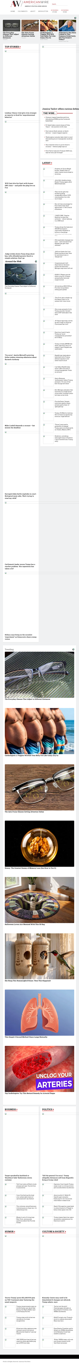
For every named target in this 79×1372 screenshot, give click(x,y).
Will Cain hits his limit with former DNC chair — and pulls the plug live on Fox (20, 185)
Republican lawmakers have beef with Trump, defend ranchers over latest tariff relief (63, 357)
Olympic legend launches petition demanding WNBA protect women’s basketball (58, 119)
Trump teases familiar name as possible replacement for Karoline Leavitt (64, 1219)
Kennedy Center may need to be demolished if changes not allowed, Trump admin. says (56, 1300)
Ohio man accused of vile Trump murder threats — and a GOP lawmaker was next (63, 311)
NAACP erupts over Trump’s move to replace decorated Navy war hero (63, 1319)
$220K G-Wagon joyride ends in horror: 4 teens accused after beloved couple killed (62, 277)
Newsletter (43, 11)
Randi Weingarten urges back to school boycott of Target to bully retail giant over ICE (64, 1208)
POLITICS (47, 1109)
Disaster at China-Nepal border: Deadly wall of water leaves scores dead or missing (64, 171)
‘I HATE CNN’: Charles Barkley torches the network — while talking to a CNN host (63, 218)
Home (13, 11)
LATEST (46, 163)
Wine (64, 11)
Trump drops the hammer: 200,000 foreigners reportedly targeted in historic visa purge (64, 229)
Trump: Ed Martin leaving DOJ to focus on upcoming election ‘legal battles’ (63, 414)
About (32, 11)
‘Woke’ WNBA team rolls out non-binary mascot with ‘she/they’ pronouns (63, 1341)
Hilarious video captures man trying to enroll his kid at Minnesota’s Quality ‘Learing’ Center (26, 1331)
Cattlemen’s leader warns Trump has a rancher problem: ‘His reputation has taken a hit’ (20, 566)
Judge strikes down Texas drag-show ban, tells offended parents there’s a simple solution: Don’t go (20, 256)
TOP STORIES (12, 47)
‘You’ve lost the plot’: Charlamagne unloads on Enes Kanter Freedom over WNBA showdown (63, 1309)
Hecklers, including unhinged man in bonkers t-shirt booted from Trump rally (64, 438)
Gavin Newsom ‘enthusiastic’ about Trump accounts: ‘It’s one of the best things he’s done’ (64, 381)
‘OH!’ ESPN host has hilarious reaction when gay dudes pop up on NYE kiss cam (26, 1341)
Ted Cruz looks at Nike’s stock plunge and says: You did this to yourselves (26, 1185)
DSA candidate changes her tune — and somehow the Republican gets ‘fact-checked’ (64, 242)
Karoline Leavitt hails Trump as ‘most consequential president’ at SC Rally (63, 334)
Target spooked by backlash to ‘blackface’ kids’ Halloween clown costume (18, 1178)
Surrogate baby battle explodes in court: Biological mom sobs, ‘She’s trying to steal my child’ (20, 496)
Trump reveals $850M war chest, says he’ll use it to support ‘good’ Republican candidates (63, 346)
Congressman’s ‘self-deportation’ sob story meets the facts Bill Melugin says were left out (64, 265)
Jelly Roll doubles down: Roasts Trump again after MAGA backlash (63, 182)
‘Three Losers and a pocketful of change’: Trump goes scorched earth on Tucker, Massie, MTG (64, 427)
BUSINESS (10, 1109)
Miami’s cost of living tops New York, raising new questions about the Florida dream (25, 1219)
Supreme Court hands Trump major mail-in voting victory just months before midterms (64, 1185)
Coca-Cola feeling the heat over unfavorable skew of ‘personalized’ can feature (25, 1197)
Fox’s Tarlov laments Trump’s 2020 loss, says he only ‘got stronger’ (59, 151)
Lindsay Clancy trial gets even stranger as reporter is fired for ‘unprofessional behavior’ (21, 115)
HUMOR (9, 1231)
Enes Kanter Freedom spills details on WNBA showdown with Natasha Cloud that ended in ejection (63, 1331)
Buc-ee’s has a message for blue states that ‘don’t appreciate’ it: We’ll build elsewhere (63, 206)
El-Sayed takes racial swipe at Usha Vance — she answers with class (58, 126)
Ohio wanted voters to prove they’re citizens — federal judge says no (58, 145)
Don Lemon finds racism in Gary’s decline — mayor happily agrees (57, 132)
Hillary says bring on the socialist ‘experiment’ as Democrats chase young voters (20, 637)
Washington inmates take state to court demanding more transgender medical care (59, 138)
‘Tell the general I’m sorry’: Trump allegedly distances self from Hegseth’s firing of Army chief (58, 1178)
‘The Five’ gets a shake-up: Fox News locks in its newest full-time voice (63, 299)
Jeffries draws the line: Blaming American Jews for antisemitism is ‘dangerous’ (63, 254)
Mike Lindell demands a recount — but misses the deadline (20, 427)
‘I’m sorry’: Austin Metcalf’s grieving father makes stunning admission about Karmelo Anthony (21, 357)
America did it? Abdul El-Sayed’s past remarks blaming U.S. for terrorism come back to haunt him (63, 1197)
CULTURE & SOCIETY (53, 1231)
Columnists (22, 11)
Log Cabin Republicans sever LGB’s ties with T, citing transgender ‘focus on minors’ (63, 369)
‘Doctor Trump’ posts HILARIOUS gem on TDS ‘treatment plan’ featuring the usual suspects (20, 1300)
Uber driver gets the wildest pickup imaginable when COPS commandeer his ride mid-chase (63, 195)
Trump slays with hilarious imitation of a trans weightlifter (25, 1319)
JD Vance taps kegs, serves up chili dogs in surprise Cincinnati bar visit (64, 322)
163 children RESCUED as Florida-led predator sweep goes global (63, 287)
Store (54, 11)
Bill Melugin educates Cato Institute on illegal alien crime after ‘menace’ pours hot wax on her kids (64, 392)
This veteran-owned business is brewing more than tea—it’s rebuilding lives (26, 1208)
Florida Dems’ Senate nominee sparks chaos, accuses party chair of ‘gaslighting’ (62, 404)
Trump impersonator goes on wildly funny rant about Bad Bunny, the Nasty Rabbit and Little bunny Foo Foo (26, 1309)
